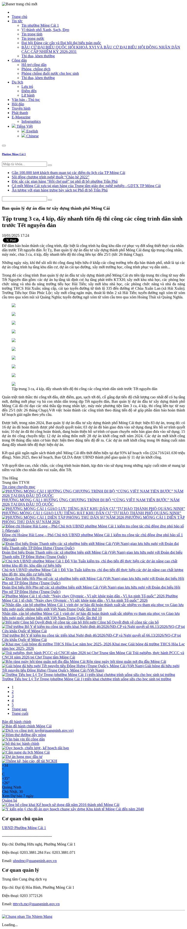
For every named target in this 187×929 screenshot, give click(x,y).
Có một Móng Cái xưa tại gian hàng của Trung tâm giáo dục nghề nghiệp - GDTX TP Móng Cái (86, 186)
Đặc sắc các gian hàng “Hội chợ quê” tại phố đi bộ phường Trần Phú (65, 181)
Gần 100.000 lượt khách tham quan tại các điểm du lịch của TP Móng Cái (68, 173)
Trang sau (19, 709)
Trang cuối (20, 713)
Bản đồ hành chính (16, 722)
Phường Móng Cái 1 (14, 154)
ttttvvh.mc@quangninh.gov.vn (36, 904)
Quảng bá (9, 800)
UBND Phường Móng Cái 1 (24, 828)
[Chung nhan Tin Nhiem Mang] (27, 916)
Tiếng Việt (24, 126)
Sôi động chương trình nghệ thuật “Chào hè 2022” (50, 177)
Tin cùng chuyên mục (18, 487)
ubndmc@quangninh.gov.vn (35, 861)
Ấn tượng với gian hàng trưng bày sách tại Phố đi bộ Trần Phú (60, 190)
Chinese (32, 136)
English (31, 131)
